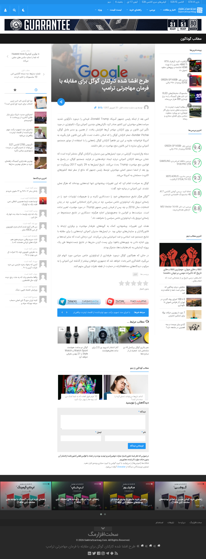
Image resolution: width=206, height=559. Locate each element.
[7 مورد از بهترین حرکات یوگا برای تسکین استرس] (193, 314)
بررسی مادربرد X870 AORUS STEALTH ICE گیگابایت (178, 178)
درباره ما (181, 522)
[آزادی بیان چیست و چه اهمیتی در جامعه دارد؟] (193, 326)
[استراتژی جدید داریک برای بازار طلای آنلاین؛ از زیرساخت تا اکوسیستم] (41, 118)
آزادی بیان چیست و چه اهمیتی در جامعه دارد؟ (175, 326)
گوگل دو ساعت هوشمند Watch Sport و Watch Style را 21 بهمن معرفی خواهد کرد (76, 352)
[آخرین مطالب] (36, 90)
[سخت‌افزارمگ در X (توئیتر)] (94, 553)
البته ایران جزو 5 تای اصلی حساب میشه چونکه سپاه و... (23, 302)
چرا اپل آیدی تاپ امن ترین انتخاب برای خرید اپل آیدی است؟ (18, 102)
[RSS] (116, 553)
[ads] (103, 25)
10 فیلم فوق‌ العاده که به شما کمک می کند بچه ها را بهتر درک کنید (81, 398)
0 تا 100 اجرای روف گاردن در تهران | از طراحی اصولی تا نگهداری (173, 302)
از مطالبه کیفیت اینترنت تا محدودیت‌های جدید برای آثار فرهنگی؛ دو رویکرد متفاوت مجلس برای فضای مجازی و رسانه (175, 113)
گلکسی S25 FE (177, 2)
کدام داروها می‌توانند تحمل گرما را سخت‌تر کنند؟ (129, 398)
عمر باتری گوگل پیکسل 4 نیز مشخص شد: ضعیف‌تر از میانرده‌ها (136, 351)
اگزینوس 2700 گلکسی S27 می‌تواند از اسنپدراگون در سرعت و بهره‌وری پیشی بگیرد (19, 147)
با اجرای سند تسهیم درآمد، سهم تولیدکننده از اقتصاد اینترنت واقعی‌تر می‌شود (101, 314)
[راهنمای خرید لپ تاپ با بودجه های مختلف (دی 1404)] (77, 496)
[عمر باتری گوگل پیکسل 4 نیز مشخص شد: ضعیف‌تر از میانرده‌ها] (133, 335)
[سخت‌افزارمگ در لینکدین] (89, 553)
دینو (109, 2)
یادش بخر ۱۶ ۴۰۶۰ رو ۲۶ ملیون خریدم (21, 191)
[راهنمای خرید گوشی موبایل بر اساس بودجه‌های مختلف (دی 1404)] (180, 496)
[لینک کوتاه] (95, 108)
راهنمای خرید (135, 10)
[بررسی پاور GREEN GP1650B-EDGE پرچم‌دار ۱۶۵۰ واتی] (195, 81)
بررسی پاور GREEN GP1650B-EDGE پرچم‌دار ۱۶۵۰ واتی (174, 81)
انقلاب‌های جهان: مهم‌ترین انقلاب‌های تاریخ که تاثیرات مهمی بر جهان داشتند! (182, 271)
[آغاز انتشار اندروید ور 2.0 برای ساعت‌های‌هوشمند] (103, 335)
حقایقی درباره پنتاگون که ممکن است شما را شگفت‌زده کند (173, 290)
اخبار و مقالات (169, 10)
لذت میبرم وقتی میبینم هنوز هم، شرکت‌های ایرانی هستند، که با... (23, 241)
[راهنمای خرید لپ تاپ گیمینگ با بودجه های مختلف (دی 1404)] (25, 496)
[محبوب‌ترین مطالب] (15, 90)
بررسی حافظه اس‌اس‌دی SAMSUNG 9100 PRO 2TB (175, 163)
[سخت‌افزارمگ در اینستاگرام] (103, 553)
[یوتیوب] (127, 301)
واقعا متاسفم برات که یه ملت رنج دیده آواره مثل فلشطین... (21, 279)
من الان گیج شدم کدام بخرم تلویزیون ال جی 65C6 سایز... (21, 228)
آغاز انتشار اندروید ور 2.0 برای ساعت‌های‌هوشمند (105, 349)
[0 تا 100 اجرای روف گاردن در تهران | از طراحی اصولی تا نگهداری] (193, 302)
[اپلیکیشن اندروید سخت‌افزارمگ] (111, 553)
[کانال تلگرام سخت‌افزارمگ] (107, 553)
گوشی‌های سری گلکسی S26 (154, 2)
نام (144, 432)
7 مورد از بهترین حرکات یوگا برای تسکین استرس (173, 314)
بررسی (152, 10)
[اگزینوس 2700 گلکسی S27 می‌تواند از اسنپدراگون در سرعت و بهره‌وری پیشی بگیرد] (41, 148)
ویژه (100, 10)
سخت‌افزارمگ (196, 522)
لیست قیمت (115, 10)
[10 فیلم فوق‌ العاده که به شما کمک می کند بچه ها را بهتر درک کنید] (80, 387)
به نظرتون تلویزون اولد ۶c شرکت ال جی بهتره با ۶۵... (22, 253)
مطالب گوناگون (191, 39)
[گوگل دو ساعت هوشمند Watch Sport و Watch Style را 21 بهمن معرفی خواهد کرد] (73, 335)
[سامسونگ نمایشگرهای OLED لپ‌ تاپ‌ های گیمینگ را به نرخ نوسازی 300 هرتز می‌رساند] (195, 96)
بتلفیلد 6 (119, 2)
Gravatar (121, 467)
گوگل (135, 274)
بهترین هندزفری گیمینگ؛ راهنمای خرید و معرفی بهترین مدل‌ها (18, 162)
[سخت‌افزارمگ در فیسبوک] (98, 553)
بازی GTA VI (193, 2)
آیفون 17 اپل (132, 2)
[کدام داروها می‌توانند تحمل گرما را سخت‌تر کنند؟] (126, 387)
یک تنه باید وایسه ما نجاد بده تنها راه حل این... (21, 215)
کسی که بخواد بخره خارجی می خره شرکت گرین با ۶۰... (22, 266)
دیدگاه (142, 412)
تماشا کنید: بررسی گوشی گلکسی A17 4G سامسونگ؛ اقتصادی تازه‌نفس (175, 193)
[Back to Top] (103, 529)
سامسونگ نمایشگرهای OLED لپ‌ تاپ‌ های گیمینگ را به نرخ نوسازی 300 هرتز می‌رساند (174, 96)
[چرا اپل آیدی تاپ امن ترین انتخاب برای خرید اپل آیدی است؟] (41, 103)
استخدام (159, 522)
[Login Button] (5, 10)
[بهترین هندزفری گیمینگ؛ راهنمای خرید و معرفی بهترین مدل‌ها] (41, 163)
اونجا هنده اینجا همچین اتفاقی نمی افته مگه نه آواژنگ (22, 203)
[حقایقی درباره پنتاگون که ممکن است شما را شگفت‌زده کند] (193, 290)
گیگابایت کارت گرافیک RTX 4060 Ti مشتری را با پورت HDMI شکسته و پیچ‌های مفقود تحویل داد (174, 66)
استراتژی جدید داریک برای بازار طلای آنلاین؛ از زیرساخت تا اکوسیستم (19, 117)
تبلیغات (170, 522)
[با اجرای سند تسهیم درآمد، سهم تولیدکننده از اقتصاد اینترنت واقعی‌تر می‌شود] (41, 133)
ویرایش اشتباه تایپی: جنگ (26, 290)
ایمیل (98, 432)
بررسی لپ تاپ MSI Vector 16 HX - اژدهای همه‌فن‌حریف (175, 208)
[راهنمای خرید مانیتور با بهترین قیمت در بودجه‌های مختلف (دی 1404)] (128, 496)
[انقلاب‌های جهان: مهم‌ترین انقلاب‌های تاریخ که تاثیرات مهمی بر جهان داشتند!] (180, 255)
